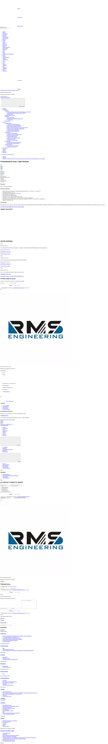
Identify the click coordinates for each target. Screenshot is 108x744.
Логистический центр (7, 691)
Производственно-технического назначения (11, 713)
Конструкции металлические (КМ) (14, 126)
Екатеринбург (5, 38)
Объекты (4, 149)
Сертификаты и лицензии (10, 115)
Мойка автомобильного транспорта (9, 736)
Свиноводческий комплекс (8, 685)
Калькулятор (5, 147)
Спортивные (2, 702)
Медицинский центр (7, 667)
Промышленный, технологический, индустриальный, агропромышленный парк (18, 650)
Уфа (3, 66)
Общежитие (5, 657)
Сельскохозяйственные (4, 678)
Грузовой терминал (6, 641)
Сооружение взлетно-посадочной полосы (11, 637)
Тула (3, 63)
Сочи (4, 60)
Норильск (4, 49)
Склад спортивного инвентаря (8, 714)
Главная (4, 108)
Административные (4, 645)
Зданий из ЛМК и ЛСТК (12, 136)
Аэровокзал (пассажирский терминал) (10, 640)
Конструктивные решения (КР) (13, 131)
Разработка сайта (3, 419)
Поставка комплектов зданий (12, 145)
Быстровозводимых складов (12, 135)
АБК (3, 711)
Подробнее (2, 618)
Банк (4, 648)
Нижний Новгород (6, 47)
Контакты (4, 152)
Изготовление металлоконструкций (14, 142)
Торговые (2, 718)
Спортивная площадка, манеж (8, 708)
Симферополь (5, 59)
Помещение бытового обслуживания (10, 720)
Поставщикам (10, 119)
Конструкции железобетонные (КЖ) (14, 125)
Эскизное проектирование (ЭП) (13, 124)
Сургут (4, 61)
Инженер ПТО (10, 114)
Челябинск (5, 68)
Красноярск (5, 45)
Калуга (4, 41)
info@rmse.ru (7, 391)
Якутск (4, 69)
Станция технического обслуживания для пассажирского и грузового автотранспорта (19, 737)
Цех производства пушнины (8, 682)
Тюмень (4, 64)
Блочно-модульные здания (12, 140)
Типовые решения (8, 144)
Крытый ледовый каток (7, 707)
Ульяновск (5, 65)
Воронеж (4, 36)
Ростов (4, 55)
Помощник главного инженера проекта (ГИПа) (16, 113)
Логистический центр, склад (8, 649)
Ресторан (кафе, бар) (7, 721)
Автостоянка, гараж (6, 733)
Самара (4, 56)
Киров (4, 42)
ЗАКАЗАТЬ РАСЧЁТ (4, 425)
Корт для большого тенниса (8, 710)
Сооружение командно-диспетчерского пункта (12, 638)
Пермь (4, 52)
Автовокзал (5, 734)
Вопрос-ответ (7, 120)
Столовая (4, 723)
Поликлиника (5, 666)
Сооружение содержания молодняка (10, 681)
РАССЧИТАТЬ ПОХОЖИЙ (5, 206)
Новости (4, 151)
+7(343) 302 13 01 (3, 96)
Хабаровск (5, 67)
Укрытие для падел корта (12, 146)
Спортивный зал (6, 709)
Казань (4, 40)
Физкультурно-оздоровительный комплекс (11, 706)
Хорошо (2, 620)
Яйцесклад (5, 695)
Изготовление (7, 141)
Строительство (8, 132)
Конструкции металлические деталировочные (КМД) (17, 127)
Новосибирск (5, 48)
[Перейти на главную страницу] (9, 90)
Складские (2, 689)
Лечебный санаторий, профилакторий (10, 659)
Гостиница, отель (6, 658)
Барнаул (4, 32)
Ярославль (5, 70)
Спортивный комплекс (7, 705)
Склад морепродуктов (7, 696)
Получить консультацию (5, 97)
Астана (4, 31)
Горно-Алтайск (6, 37)
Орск (4, 51)
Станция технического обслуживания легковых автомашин (14, 738)
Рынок (4, 725)
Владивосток (5, 33)
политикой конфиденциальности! (18, 613)
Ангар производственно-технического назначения (12, 639)
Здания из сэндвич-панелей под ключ (14, 134)
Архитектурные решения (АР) (13, 129)
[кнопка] (1, 422)
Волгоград (5, 34)
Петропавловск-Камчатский (8, 54)
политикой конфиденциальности (18, 287)
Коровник (5, 683)
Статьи (4, 150)
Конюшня (4, 680)
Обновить (11, 285)
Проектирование (8, 123)
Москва (4, 46)
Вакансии (7, 110)
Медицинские (3, 663)
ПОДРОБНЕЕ (3, 251)
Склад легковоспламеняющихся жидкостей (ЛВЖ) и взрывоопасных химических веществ (20, 692)
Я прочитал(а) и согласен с (13, 287)
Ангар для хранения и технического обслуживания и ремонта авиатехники (17, 635)
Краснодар (5, 43)
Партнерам (7, 116)
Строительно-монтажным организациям (15, 118)
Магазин (4, 724)
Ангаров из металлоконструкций (13, 137)
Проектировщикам (10, 117)
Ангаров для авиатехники (12, 133)
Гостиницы (2, 654)
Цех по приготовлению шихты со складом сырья (12, 693)
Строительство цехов (11, 138)
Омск (4, 50)
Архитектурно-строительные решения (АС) (15, 128)
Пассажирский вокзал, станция (9, 740)
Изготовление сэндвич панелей (13, 143)
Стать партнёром (6, 477)
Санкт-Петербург (6, 57)
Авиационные (3, 633)
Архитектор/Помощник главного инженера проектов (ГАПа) (19, 111)
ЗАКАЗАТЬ (8, 251)
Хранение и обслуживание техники (7, 730)
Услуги (4, 122)
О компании (5, 109)
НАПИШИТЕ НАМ (4, 415)
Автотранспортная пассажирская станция (11, 735)
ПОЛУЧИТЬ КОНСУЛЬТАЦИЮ (17, 206)
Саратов (4, 58)
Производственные (4, 671)
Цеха (4, 673)
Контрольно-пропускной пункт (9, 739)
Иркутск (4, 39)
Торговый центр (6, 726)
